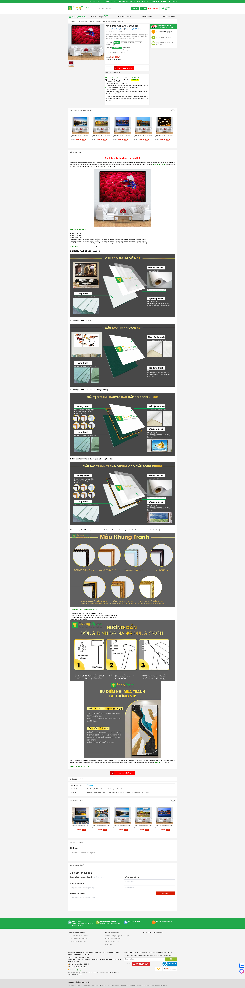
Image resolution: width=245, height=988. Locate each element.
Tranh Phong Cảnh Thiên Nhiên (159, 985)
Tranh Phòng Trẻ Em (106, 985)
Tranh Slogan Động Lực (98, 17)
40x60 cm (117, 42)
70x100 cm (138, 42)
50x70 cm (124, 42)
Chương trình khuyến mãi (127, 1)
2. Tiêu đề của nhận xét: (77, 883)
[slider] (99, 877)
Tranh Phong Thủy (169, 17)
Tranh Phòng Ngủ (95, 985)
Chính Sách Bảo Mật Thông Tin (78, 938)
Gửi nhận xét (165, 893)
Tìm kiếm (135, 8)
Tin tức (115, 1)
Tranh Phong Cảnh (95, 21)
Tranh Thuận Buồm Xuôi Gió (134, 985)
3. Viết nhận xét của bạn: (77, 893)
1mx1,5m (116, 45)
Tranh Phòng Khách (85, 985)
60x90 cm (131, 42)
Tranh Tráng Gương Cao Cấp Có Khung (117, 50)
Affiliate (154, 1)
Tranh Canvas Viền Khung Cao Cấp (115, 52)
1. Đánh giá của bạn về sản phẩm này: (81, 877)
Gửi (171, 959)
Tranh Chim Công (146, 985)
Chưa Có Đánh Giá (111, 32)
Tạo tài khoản (163, 1)
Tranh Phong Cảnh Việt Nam (133, 29)
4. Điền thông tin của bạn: (131, 877)
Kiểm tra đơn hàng (143, 1)
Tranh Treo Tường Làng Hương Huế (113, 21)
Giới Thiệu (109, 944)
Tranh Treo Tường (93, 1)
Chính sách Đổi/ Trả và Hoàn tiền (78, 936)
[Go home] (78, 8)
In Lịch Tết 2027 (105, 1)
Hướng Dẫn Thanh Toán (113, 938)
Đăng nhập (173, 1)
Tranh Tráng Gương (124, 17)
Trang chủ (72, 21)
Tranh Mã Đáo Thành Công (119, 985)
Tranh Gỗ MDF (117, 47)
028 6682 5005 (153, 8)
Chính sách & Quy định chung (77, 941)
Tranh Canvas (147, 17)
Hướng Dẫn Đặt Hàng (112, 941)
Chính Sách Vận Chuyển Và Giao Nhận (117, 936)
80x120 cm (109, 45)
